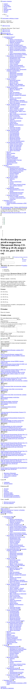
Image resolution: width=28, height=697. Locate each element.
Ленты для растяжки (15, 150)
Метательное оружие (12, 177)
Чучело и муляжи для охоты (17, 196)
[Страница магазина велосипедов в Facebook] (13, 510)
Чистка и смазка (14, 176)
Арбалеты (12, 179)
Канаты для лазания (15, 61)
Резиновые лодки (8, 200)
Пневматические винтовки (16, 170)
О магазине (6, 5)
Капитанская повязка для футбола (9, 401)
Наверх (11, 512)
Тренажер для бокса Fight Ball (17, 85)
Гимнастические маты (15, 60)
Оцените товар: (5, 334)
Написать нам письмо (9, 502)
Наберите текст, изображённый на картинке (12, 336)
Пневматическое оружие (13, 166)
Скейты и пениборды (12, 158)
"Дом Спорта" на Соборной (11, 474)
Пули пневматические (15, 172)
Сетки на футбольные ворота (17, 141)
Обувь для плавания (15, 103)
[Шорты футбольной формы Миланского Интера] (4, 224)
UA (7, 15)
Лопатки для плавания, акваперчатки (15, 98)
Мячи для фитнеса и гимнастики (18, 114)
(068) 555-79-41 (6, 29)
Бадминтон (10, 38)
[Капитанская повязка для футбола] (10, 397)
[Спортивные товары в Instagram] (6, 511)
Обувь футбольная (14, 135)
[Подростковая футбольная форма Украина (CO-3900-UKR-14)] (14, 413)
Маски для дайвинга (15, 89)
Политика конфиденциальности (12, 496)
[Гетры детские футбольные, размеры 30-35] (12, 350)
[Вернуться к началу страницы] (6, 1)
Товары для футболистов (13, 130)
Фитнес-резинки (14, 123)
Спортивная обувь (11, 161)
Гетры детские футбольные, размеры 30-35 (11, 354)
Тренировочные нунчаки (16, 193)
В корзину (4, 265)
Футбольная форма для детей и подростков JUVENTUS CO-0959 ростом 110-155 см (11, 427)
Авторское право (8, 492)
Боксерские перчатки (15, 80)
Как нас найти (7, 6)
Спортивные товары (9, 37)
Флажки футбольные (15, 139)
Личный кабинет (8, 483)
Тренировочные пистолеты (16, 192)
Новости (6, 477)
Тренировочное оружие (13, 188)
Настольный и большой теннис (15, 45)
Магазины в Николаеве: (10, 473)
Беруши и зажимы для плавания (18, 95)
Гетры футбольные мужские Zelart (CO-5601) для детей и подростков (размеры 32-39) (13, 370)
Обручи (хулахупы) (14, 115)
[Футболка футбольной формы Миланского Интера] (4, 222)
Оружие (6, 165)
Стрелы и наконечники (15, 181)
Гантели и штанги (14, 107)
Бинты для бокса (14, 81)
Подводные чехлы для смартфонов (18, 101)
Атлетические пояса (15, 106)
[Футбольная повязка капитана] (9, 402)
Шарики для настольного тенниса (18, 54)
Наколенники (13, 72)
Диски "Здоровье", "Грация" (17, 108)
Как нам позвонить (9, 503)
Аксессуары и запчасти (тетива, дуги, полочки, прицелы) (18, 185)
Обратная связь (7, 9)
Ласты (11, 96)
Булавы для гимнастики (16, 145)
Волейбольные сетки (15, 58)
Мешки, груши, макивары (16, 84)
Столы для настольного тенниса (18, 46)
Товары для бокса (11, 78)
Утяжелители (13, 122)
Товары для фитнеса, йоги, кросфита (16, 104)
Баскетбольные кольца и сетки (17, 57)
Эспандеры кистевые (15, 127)
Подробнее (5, 398)
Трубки (11, 91)
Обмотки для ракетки (15, 42)
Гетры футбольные (14, 134)
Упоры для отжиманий (15, 120)
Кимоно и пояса (11, 156)
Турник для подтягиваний (16, 65)
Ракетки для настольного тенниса (18, 47)
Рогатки (12, 183)
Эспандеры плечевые (15, 128)
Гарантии (6, 491)
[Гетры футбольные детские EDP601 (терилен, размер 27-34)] (14, 357)
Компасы (9, 154)
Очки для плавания (14, 92)
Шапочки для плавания (16, 93)
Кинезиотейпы (13, 76)
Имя (2, 319)
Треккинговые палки (12, 162)
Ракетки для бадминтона (16, 39)
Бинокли (9, 151)
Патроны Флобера (14, 173)
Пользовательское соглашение (11, 495)
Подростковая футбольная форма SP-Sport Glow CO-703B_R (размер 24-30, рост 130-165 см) (14, 452)
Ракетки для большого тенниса (17, 49)
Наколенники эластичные (16, 73)
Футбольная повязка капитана (8, 406)
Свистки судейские (14, 62)
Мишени (12, 187)
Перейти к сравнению (8, 688)
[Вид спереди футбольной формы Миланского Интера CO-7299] (4, 219)
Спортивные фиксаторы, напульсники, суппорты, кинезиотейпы (17, 70)
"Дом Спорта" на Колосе (10, 475)
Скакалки (12, 119)
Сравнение (6, 482)
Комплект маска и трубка (16, 88)
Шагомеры (9, 164)
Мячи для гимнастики (15, 147)
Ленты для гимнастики (15, 146)
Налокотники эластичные (16, 74)
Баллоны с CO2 (13, 174)
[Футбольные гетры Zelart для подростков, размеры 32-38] (14, 390)
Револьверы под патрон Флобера (18, 169)
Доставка (6, 10)
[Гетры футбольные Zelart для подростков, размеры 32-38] (14, 382)
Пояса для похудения (15, 116)
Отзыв (2, 332)
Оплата (5, 12)
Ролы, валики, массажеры (16, 118)
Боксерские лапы (14, 83)
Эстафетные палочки (15, 68)
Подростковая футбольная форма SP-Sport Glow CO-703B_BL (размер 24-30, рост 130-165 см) (14, 460)
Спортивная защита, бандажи (14, 160)
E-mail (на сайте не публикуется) (13, 324)
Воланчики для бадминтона (17, 41)
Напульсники (13, 77)
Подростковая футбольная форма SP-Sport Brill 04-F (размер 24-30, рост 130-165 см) (14, 468)
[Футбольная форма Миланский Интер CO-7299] (13, 212)
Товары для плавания (12, 87)
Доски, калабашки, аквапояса (17, 100)
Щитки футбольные (15, 137)
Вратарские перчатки (15, 138)
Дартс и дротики (11, 153)
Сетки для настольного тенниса (18, 53)
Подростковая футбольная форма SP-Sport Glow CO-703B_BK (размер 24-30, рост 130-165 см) (14, 435)
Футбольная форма (14, 133)
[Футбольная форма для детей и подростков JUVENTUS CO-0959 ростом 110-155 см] (14, 422)
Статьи (5, 7)
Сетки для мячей (14, 64)
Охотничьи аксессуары (13, 195)
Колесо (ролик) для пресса (16, 110)
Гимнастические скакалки (16, 143)
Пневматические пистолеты (17, 168)
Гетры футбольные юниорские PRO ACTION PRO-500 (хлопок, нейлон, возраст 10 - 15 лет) (14, 378)
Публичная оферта (8, 494)
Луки (11, 180)
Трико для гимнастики (15, 149)
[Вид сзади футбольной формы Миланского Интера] (4, 221)
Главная (6, 3)
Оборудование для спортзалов (14, 55)
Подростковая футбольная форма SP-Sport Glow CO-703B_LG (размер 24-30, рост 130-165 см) (14, 443)
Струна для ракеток (15, 43)
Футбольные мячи (14, 131)
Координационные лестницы (17, 66)
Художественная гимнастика (14, 142)
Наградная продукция (12, 157)
